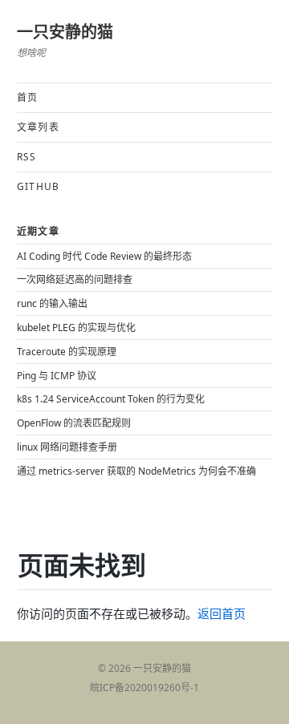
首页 (27, 97)
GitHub (38, 186)
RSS (27, 157)
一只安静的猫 (65, 31)
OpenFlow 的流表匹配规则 (74, 423)
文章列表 (38, 127)
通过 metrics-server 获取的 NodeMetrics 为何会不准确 (136, 471)
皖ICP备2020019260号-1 (144, 687)
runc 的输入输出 (52, 303)
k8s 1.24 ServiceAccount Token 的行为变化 (111, 399)
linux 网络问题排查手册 (67, 447)
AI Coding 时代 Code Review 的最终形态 (104, 256)
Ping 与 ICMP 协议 (56, 375)
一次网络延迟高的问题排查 (74, 279)
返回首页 (221, 613)
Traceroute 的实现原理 (66, 351)
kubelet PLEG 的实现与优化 (76, 327)
